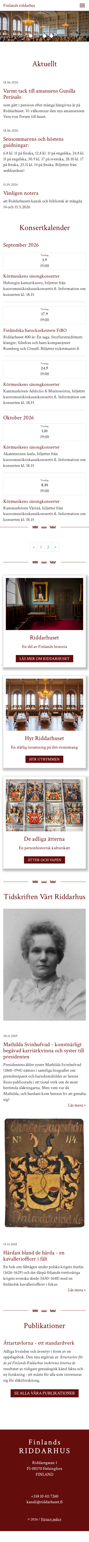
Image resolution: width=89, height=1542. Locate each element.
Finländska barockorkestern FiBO (35, 330)
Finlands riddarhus (19, 5)
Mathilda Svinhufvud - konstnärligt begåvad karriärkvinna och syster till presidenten (43, 1050)
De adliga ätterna (44, 839)
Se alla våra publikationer (44, 1393)
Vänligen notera (20, 193)
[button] (82, 5)
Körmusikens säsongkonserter (31, 276)
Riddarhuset (44, 637)
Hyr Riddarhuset (44, 738)
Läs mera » (77, 1105)
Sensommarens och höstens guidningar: (33, 142)
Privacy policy (51, 1519)
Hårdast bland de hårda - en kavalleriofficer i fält (34, 1255)
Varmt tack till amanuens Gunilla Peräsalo (39, 94)
